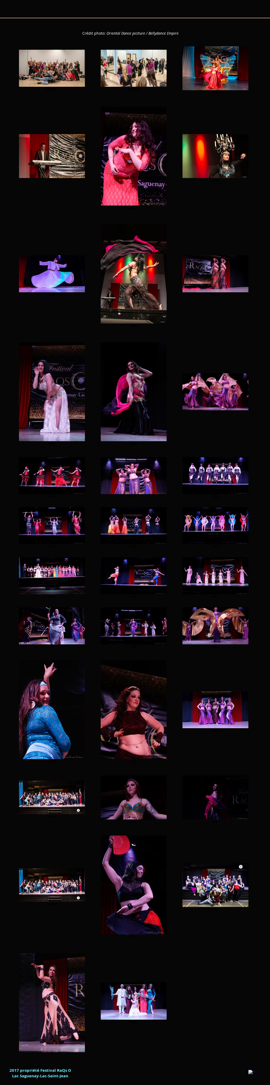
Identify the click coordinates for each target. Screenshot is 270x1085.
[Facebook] (252, 1074)
